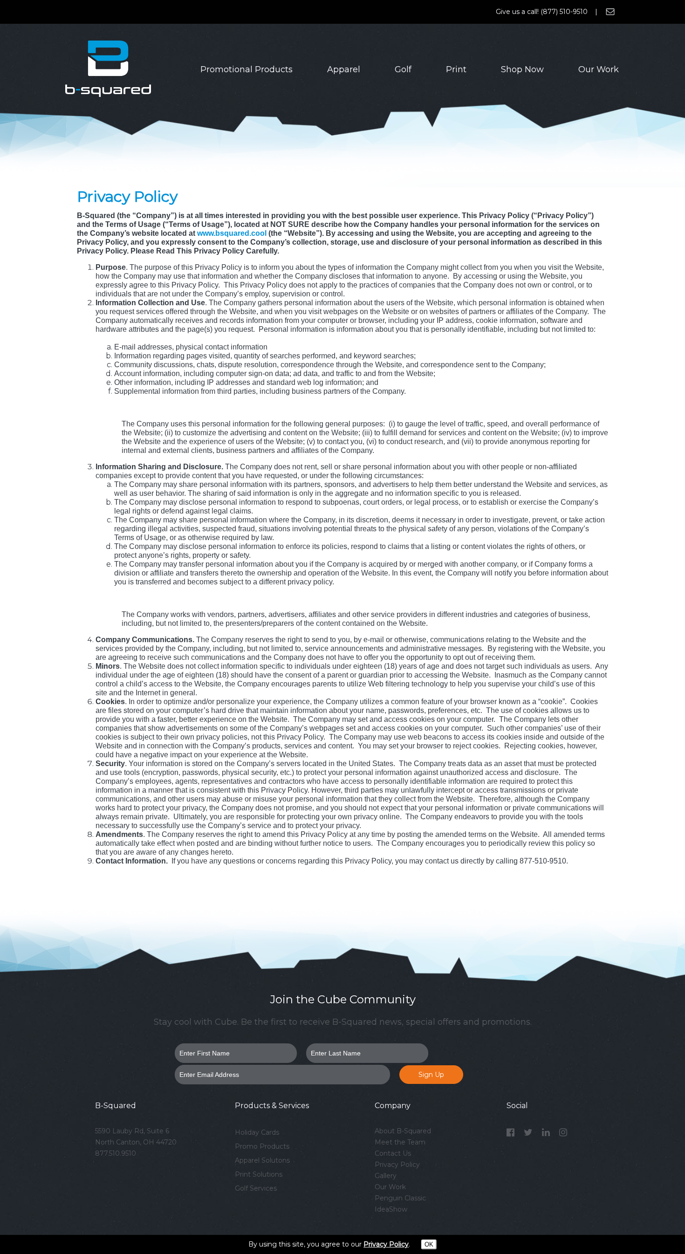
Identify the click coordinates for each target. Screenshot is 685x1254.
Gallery (386, 1176)
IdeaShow (391, 1209)
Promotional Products (246, 69)
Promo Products (262, 1146)
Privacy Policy (397, 1164)
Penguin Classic (400, 1198)
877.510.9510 (115, 1153)
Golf (403, 69)
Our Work (598, 69)
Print (456, 69)
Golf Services (256, 1188)
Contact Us (393, 1153)
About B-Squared (403, 1131)
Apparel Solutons (262, 1160)
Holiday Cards (257, 1132)
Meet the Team (400, 1142)
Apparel (343, 69)
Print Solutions (258, 1174)
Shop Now (522, 69)
